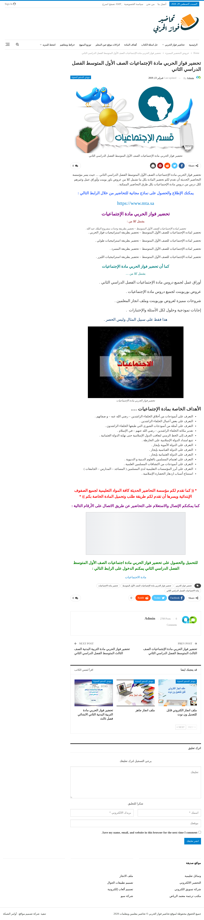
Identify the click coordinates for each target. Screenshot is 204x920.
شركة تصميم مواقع (28, 913)
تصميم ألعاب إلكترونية (120, 889)
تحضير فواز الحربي (184, 586)
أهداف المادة (130, 44)
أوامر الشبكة (10, 913)
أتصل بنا (162, 4)
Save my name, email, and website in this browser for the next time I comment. (149, 832)
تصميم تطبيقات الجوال (120, 882)
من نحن (150, 4)
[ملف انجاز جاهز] (136, 692)
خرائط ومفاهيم (67, 44)
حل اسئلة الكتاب (149, 44)
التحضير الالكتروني (190, 882)
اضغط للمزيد (49, 44)
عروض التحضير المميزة (81, 77)
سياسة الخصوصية (133, 4)
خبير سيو (60, 875)
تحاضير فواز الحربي (174, 44)
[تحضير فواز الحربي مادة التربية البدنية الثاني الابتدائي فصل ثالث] (94, 692)
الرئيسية (193, 44)
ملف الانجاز (126, 875)
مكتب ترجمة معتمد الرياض (185, 896)
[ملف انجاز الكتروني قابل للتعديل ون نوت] (177, 692)
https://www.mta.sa (135, 203)
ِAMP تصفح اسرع (111, 4)
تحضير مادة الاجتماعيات (108, 586)
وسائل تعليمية (193, 875)
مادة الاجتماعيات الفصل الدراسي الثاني (183, 591)
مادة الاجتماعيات (135, 577)
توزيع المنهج (85, 44)
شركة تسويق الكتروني (188, 889)
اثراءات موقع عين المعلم (108, 44)
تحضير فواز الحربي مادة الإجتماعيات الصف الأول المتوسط (147, 586)
